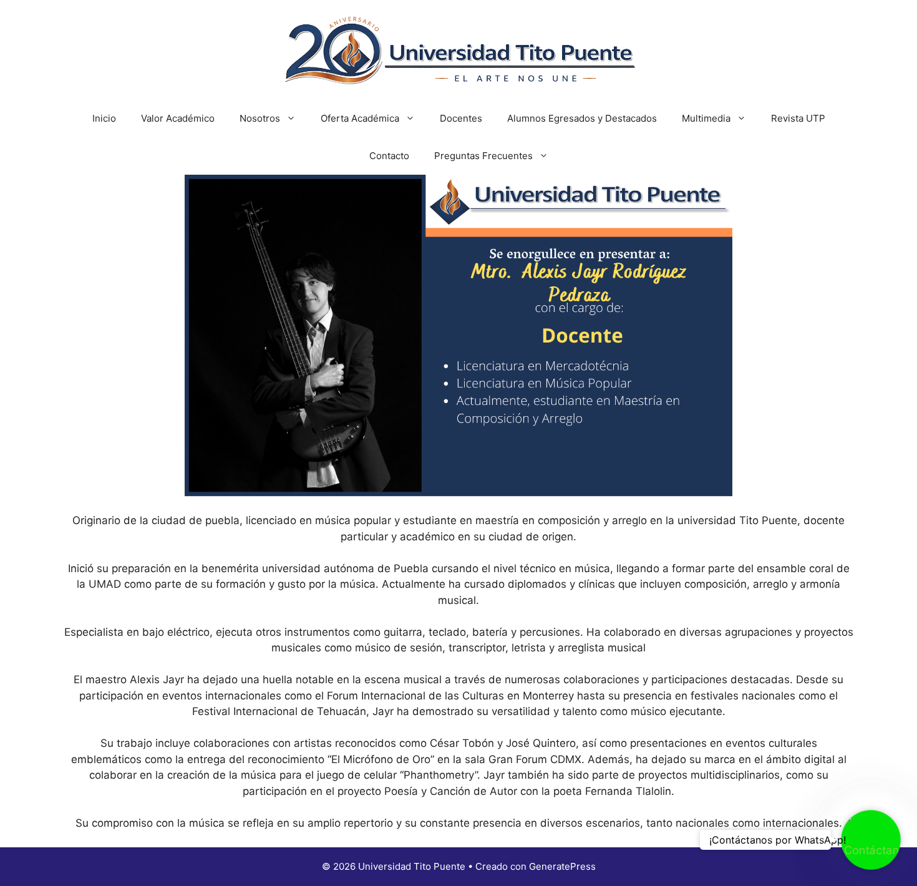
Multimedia (706, 118)
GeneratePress (562, 866)
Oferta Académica (360, 118)
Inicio (104, 118)
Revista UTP (798, 118)
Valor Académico (178, 118)
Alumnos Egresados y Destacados (582, 118)
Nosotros (260, 118)
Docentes (461, 118)
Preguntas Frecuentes (483, 156)
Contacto (389, 156)
